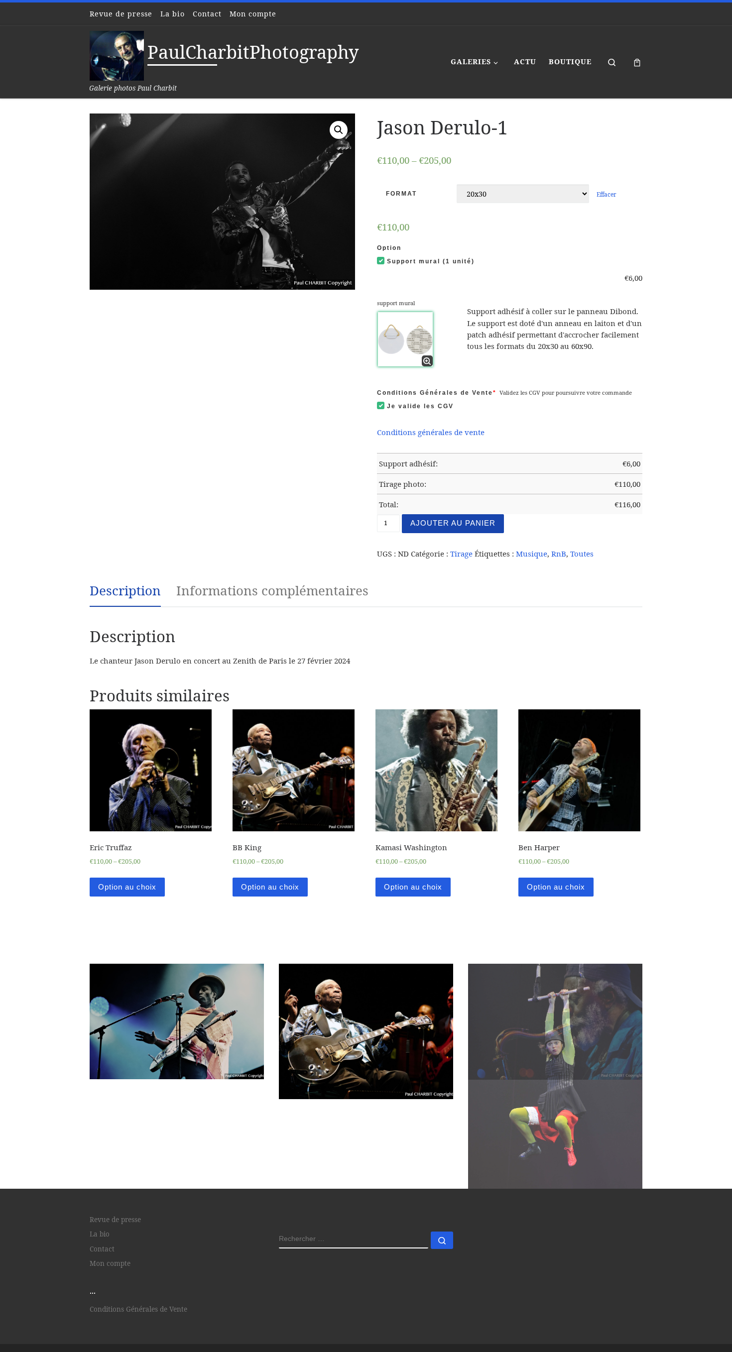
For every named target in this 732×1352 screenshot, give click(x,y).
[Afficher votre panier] (637, 62)
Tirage (461, 554)
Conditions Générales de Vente (436, 392)
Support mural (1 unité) (431, 261)
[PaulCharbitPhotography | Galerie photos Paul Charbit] (117, 54)
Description (125, 590)
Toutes (582, 554)
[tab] (125, 590)
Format (401, 193)
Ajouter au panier (452, 523)
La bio (100, 1271)
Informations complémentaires (272, 590)
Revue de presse (115, 1256)
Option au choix (127, 887)
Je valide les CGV (420, 406)
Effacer (606, 194)
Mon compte (110, 1300)
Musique (531, 554)
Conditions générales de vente (431, 432)
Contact (102, 1286)
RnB (558, 554)
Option (389, 247)
